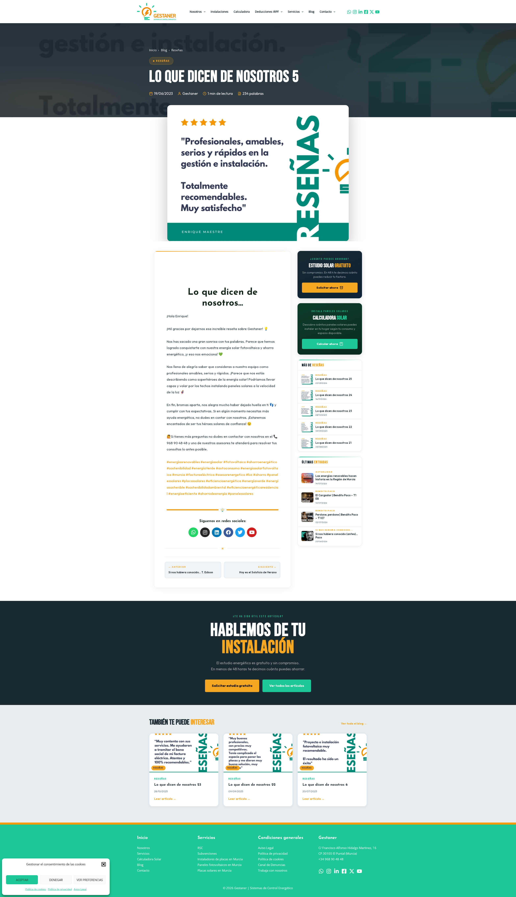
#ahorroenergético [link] (262, 462)
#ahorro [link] (259, 474)
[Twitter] (371, 12)
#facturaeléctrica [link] (200, 474)
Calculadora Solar (149, 859)
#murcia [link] (178, 474)
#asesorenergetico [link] (230, 474)
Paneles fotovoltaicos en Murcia (219, 865)
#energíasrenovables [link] (183, 462)
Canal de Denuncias (271, 865)
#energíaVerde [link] (203, 468)
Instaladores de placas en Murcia (220, 859)
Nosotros (196, 12)
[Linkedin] (360, 12)
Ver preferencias (90, 880)
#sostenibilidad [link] (179, 468)
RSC (200, 848)
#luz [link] (249, 474)
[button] (104, 864)
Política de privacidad (60, 889)
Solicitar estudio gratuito (232, 686)
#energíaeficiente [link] (182, 493)
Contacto (326, 12)
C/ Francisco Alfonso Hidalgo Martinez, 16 (347, 848)
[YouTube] (377, 12)
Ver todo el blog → (354, 723)
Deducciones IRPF (267, 12)
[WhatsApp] (349, 12)
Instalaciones (219, 12)
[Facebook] (366, 12)
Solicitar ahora (327, 287)
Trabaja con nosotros (272, 870)
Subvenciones (207, 853)
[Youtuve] (359, 871)
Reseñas (177, 50)
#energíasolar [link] (212, 462)
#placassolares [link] (193, 481)
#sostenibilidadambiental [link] (206, 487)
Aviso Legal (80, 889)
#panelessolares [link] (240, 493)
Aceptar (22, 880)
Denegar (56, 880)
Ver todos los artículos (286, 686)
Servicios (294, 12)
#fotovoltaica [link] (234, 462)
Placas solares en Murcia (214, 870)
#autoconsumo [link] (228, 468)
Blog (311, 12)
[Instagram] (354, 12)
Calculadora (242, 12)
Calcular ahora (327, 344)
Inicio (153, 50)
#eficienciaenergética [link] (223, 481)
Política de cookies (35, 889)
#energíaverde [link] (253, 481)
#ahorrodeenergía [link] (212, 493)
